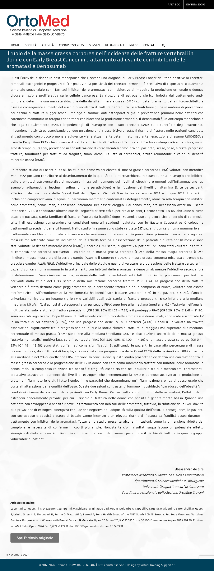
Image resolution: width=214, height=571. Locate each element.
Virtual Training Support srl (157, 565)
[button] (163, 45)
